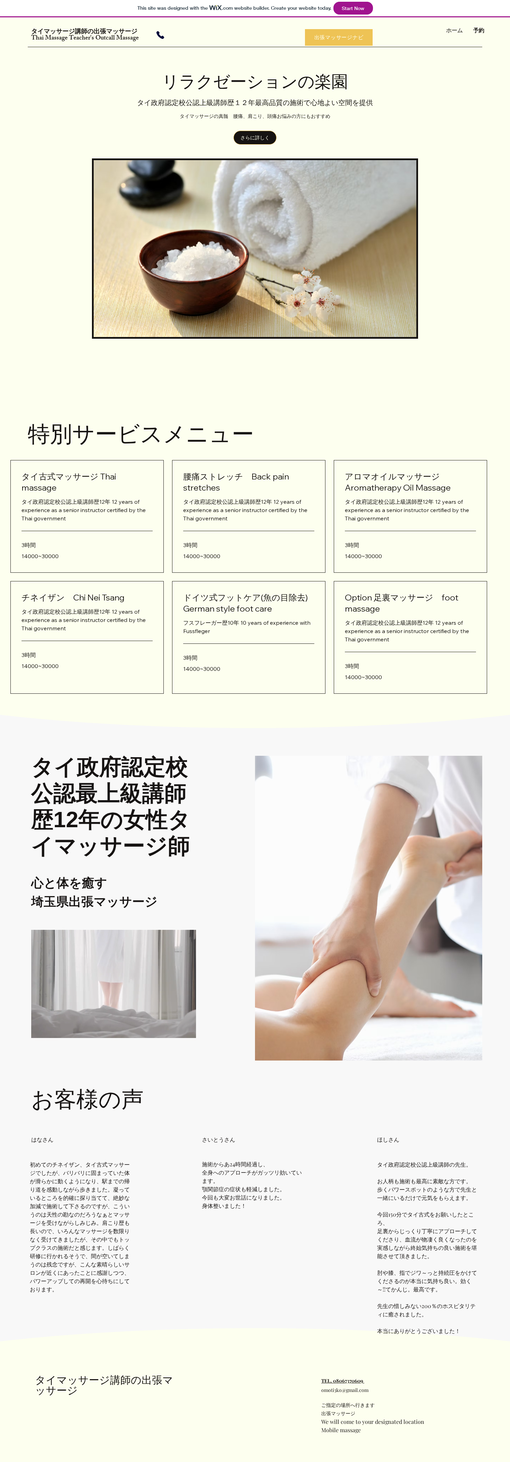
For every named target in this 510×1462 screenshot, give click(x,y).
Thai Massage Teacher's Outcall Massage (85, 38)
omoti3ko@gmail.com (344, 1390)
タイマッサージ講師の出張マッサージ (87, 32)
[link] (87, 482)
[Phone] (160, 35)
